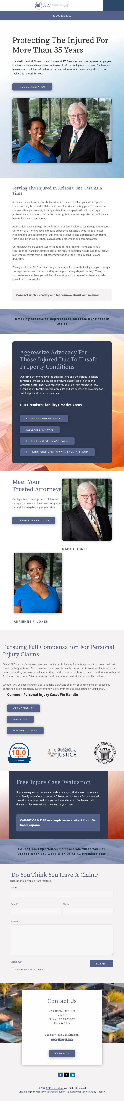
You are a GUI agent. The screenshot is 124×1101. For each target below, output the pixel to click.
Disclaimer (16, 961)
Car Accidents (23, 708)
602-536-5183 (63, 15)
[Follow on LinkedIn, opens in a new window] (72, 1075)
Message (15, 921)
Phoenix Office (62, 1023)
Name (14, 887)
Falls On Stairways (40, 429)
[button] (113, 5)
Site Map (36, 1091)
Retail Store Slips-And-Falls (47, 440)
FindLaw (101, 1091)
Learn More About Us (33, 520)
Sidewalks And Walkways (44, 418)
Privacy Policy (49, 1091)
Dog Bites (20, 719)
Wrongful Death (25, 730)
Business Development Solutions (76, 1091)
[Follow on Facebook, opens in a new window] (60, 1075)
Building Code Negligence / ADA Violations (57, 452)
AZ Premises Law (55, 1087)
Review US (62, 1053)
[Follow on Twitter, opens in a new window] (66, 1075)
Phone (66, 904)
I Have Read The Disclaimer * (30, 969)
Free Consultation (32, 86)
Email (14, 904)
